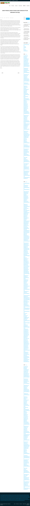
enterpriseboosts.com (26, 94)
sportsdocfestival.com (26, 359)
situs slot (1, 496)
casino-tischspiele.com (26, 99)
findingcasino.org (26, 268)
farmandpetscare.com (26, 248)
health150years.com (26, 78)
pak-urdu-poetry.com (26, 253)
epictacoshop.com (26, 133)
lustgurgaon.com (26, 214)
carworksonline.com (26, 74)
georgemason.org (26, 185)
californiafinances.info (26, 135)
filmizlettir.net (25, 57)
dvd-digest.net (25, 141)
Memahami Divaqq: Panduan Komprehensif (26, 29)
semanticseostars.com (26, 236)
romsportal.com (26, 358)
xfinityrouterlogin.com (26, 477)
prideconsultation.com (26, 210)
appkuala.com (25, 118)
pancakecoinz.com (26, 208)
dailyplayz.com (25, 337)
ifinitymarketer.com (26, 341)
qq (15, 499)
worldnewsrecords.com (27, 295)
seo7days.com (25, 119)
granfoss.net (25, 153)
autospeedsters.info (26, 271)
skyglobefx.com (26, 276)
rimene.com (25, 138)
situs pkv (25, 46)
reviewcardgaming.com (27, 298)
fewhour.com (25, 234)
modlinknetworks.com (26, 343)
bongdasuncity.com (26, 225)
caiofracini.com (25, 250)
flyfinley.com (25, 209)
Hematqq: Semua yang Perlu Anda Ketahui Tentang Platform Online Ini (27, 25)
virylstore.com (25, 76)
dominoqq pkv (6, 499)
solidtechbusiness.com (26, 297)
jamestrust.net (25, 412)
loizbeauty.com (25, 415)
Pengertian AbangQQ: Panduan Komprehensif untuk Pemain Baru (26, 32)
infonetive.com (25, 132)
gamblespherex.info (26, 277)
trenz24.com (25, 413)
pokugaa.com (25, 355)
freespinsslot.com (26, 227)
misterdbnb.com (26, 318)
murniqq (1, 499)
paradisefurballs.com (26, 228)
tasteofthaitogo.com (26, 435)
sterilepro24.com (26, 296)
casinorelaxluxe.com (26, 334)
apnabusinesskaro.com (27, 177)
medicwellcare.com (26, 291)
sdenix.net (25, 88)
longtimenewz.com (26, 344)
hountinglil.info (25, 211)
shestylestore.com (26, 360)
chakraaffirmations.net (26, 212)
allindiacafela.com (26, 154)
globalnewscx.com (26, 258)
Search (28, 18)
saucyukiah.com (26, 55)
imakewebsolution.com (27, 206)
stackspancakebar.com (26, 456)
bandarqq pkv (5, 500)
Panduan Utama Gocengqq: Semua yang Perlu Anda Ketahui (26, 38)
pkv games (17, 497)
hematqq (4, 499)
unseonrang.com (26, 252)
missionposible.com (26, 163)
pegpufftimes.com (26, 371)
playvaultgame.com (26, 356)
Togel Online (16, 0)
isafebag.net (25, 92)
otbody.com (25, 100)
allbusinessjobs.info (26, 191)
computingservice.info (26, 249)
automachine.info (26, 270)
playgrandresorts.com (26, 357)
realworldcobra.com (26, 269)
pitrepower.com (26, 159)
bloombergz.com (26, 93)
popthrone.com (25, 204)
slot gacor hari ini (12, 500)
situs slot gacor (23, 499)
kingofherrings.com (26, 115)
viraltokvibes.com (26, 393)
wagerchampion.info (26, 272)
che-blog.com (25, 207)
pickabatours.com (26, 193)
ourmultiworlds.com (26, 369)
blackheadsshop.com (26, 301)
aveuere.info (25, 229)
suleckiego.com (26, 178)
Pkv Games (3, 0)
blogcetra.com (25, 254)
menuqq (27, 498)
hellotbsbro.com (26, 247)
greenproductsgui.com (26, 231)
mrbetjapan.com (26, 116)
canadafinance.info (26, 136)
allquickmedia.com (26, 111)
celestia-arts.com (26, 372)
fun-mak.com (25, 316)
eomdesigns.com (26, 280)
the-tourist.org (25, 90)
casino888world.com (26, 317)
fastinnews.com (26, 339)
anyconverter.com (26, 416)
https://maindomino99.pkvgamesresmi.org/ (20, 500)
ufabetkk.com (25, 110)
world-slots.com (26, 205)
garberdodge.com (26, 68)
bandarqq (25, 47)
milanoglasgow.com (26, 459)
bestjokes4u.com (26, 213)
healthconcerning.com (26, 232)
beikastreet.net (25, 56)
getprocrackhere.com (26, 338)
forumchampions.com (26, 373)
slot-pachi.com (25, 226)
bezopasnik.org (26, 437)
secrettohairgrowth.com (27, 434)
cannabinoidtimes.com (26, 230)
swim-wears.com (26, 69)
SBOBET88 (13, 0)
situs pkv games (7, 496)
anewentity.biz (25, 117)
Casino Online (10, 0)
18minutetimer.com (26, 235)
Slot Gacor (7, 0)
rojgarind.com (25, 233)
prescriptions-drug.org (26, 79)
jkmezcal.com (25, 319)
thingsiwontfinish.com (26, 361)
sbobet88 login (19, 498)
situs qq (4, 496)
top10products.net (26, 192)
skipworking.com (26, 414)
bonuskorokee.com (26, 332)
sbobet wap (10, 498)
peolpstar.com (25, 71)
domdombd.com (26, 336)
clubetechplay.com (26, 335)
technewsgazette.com (26, 112)
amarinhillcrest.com (26, 89)
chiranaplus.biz (26, 455)
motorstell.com (25, 77)
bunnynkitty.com (26, 436)
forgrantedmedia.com (26, 70)
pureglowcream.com (26, 120)
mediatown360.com (26, 160)
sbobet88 (16, 498)
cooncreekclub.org (26, 370)
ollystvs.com (25, 257)
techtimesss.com (26, 75)
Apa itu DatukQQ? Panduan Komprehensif (26, 35)
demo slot (8, 498)
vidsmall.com (25, 292)
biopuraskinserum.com (26, 134)
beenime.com (25, 313)
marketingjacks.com (26, 478)
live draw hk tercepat (26, 44)
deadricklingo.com (26, 275)
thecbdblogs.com (26, 174)
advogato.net (25, 91)
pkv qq (22, 497)
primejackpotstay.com (26, 354)
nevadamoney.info (26, 137)
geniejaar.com (25, 215)
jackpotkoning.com (26, 342)
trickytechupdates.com (26, 481)
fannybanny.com (26, 340)
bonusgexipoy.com (26, 333)
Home (1, 0)
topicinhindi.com (26, 186)
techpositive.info (26, 251)
